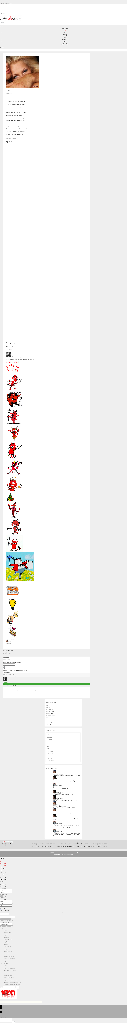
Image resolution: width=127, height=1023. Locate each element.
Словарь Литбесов (9, 967)
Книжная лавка (8, 939)
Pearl (47, 724)
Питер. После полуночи (47, 163)
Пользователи (80, 845)
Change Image (63, 912)
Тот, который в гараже (45, 185)
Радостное (49, 744)
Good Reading (49, 709)
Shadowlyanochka (50, 720)
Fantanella (48, 722)
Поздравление (50, 737)
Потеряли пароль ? (7, 896)
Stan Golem (9, 349)
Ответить (3, 1017)
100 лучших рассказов (87, 846)
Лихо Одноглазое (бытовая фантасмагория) (46, 316)
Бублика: (5, 949)
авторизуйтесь (6, 659)
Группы (97, 846)
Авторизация (3, 897)
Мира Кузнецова (50, 715)
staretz (47, 705)
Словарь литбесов (60, 846)
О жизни (51, 751)
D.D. (47, 718)
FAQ (6, 965)
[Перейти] (24, 163)
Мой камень (56, 780)
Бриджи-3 (5, 868)
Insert (14, 1021)
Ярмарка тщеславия (73, 846)
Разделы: (5, 963)
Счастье (48, 742)
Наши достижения (102, 845)
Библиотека (8, 932)
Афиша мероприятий (46, 846)
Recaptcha (2, 908)
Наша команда (90, 845)
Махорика (48, 713)
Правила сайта (50, 843)
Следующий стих (7, 653)
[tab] (8, 842)
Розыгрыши (8, 946)
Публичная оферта (61, 843)
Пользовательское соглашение (99, 843)
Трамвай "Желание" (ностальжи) (44, 229)
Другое (48, 735)
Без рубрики (49, 734)
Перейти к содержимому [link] (6, 3)
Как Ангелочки (56, 805)
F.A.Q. (33, 845)
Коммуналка (8, 948)
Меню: (5, 930)
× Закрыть (2, 928)
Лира (6, 934)
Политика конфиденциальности (78, 843)
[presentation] (8, 842)
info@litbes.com (78, 852)
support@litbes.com (66, 852)
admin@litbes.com (53, 852)
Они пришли (29, 338)
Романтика (49, 746)
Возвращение (49, 250)
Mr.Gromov (48, 711)
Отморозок (25, 272)
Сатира (50, 758)
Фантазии (49, 741)
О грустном (51, 749)
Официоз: (5, 973)
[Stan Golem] (8, 356)
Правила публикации (42, 845)
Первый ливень (57, 793)
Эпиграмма (51, 760)
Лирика (48, 748)
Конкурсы (7, 942)
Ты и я (28, 294)
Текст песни (49, 739)
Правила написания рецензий (60, 845)
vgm (47, 707)
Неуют (54, 818)
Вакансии (104, 846)
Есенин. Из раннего (58, 774)
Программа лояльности (37, 843)
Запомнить (4, 894)
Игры (6, 941)
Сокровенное (49, 755)
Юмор (48, 757)
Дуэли (6, 944)
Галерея (7, 937)
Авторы (72, 845)
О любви (51, 753)
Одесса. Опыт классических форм (27, 207)
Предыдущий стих (8, 652)
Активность (35, 846)
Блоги (6, 935)
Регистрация (3, 888)
